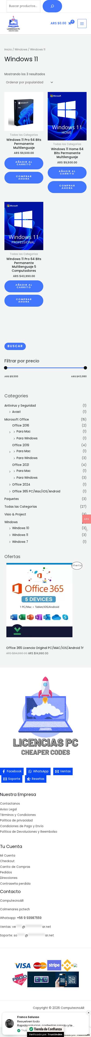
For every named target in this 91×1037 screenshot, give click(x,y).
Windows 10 (20, 528)
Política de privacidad (16, 820)
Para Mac (23, 431)
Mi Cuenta (7, 855)
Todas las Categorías (20, 507)
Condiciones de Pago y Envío (22, 826)
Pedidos (6, 872)
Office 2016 (20, 425)
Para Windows (27, 438)
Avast (16, 412)
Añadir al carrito (23, 163)
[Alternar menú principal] (82, 23)
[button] (88, 1012)
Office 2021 (20, 465)
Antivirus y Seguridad (20, 406)
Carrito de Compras (15, 867)
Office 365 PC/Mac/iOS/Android (36, 491)
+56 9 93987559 (29, 918)
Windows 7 (20, 542)
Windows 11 (20, 535)
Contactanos (10, 804)
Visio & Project (15, 514)
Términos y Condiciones (18, 815)
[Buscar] (52, 6)
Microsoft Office (16, 419)
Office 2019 (20, 445)
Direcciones (8, 878)
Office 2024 (21, 484)
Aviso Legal (8, 809)
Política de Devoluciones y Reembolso (28, 832)
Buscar (15, 346)
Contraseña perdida (15, 884)
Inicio (8, 49)
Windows (11, 522)
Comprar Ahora (24, 177)
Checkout (7, 861)
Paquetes (11, 499)
